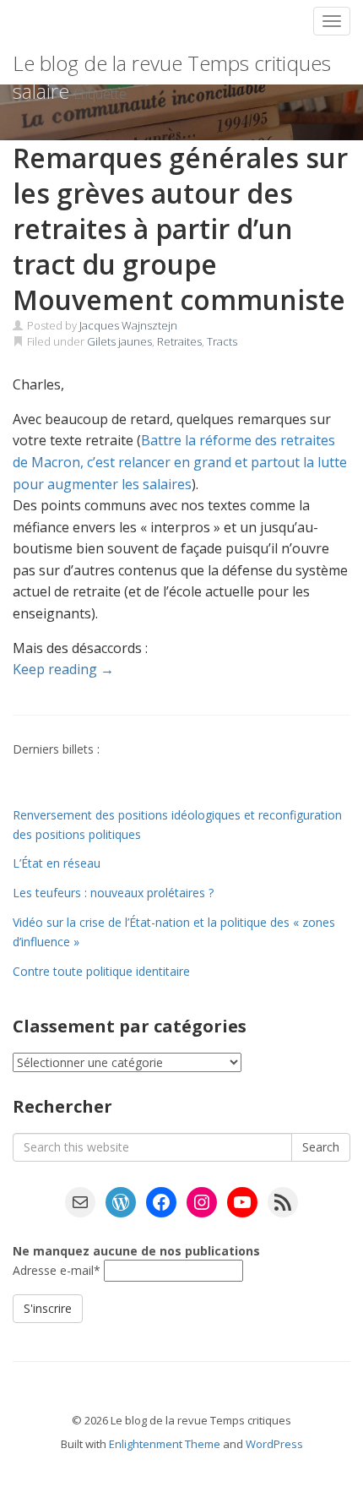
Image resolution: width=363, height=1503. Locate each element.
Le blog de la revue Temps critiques (172, 63)
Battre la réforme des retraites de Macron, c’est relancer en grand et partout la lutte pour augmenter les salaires (180, 462)
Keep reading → (63, 669)
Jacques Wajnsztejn (128, 325)
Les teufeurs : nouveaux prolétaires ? (113, 893)
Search (320, 1147)
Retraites (179, 341)
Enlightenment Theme (164, 1443)
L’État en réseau (56, 863)
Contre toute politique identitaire (101, 971)
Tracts (222, 341)
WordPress (274, 1443)
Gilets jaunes (119, 341)
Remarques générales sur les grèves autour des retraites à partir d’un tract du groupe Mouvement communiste (180, 228)
